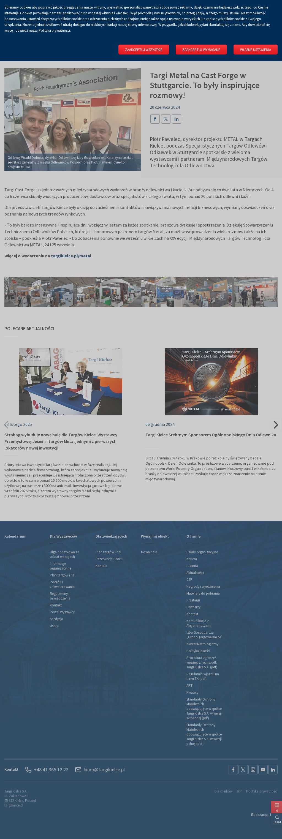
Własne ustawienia (255, 49)
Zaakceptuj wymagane (201, 49)
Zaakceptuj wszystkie (143, 49)
